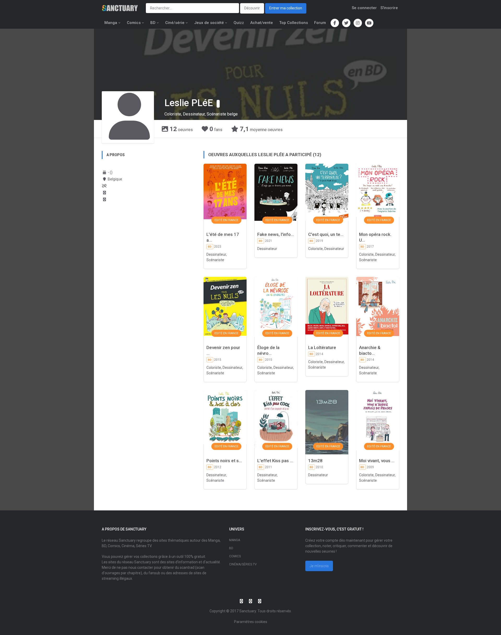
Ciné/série (174, 22)
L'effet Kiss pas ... (275, 460)
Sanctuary (247, 611)
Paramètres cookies (250, 622)
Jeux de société (209, 22)
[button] (218, 104)
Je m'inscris (319, 566)
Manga (110, 22)
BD (153, 22)
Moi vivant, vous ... (377, 460)
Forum (320, 22)
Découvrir (252, 8)
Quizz (239, 22)
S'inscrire (389, 7)
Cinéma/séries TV (243, 564)
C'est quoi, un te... (325, 234)
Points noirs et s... (224, 460)
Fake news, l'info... (275, 234)
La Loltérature (322, 347)
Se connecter (364, 7)
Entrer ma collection (285, 8)
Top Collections (293, 22)
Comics (134, 22)
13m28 (315, 460)
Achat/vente (261, 22)
